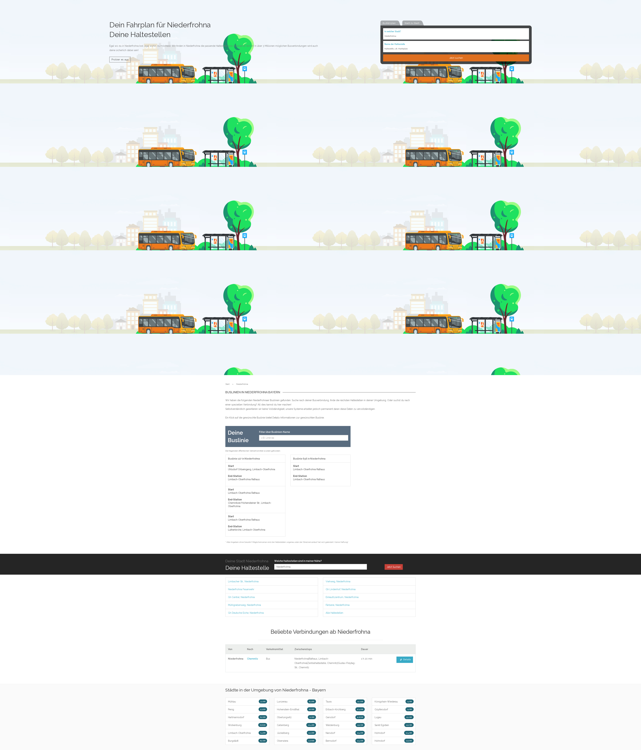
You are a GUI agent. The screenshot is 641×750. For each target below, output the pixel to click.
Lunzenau (295, 701)
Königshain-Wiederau (393, 701)
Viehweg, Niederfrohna (338, 581)
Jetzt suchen (456, 58)
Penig (246, 709)
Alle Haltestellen (334, 613)
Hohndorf (393, 733)
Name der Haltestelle (394, 44)
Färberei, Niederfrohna (338, 605)
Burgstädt (246, 740)
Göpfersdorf (393, 709)
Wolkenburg (246, 725)
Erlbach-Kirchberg (344, 709)
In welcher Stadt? (392, 32)
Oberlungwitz (295, 717)
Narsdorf (344, 733)
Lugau (393, 717)
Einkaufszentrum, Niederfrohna (342, 597)
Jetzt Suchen (394, 567)
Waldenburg (344, 725)
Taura (344, 701)
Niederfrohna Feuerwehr (241, 589)
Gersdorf (344, 717)
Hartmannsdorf (246, 717)
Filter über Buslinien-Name (274, 432)
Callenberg (295, 725)
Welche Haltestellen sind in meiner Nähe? (298, 561)
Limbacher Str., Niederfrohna (243, 581)
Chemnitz (252, 658)
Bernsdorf (344, 740)
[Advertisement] (386, 476)
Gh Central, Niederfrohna (241, 597)
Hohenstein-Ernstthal (295, 709)
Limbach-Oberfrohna (246, 733)
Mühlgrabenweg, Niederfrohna (244, 605)
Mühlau (246, 701)
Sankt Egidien (393, 725)
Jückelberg (295, 733)
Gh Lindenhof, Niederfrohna (341, 589)
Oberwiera (295, 740)
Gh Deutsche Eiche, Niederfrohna (246, 613)
